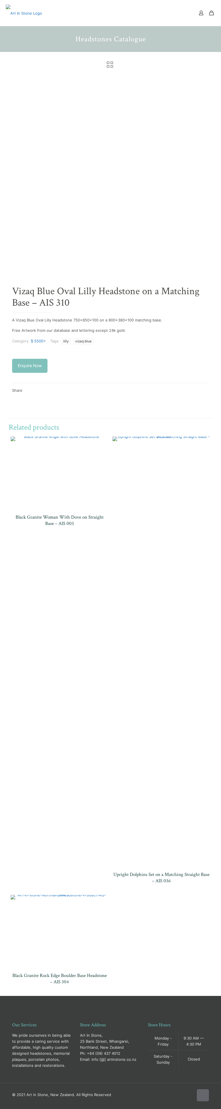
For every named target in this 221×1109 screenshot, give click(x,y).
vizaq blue (83, 341)
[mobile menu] (181, 13)
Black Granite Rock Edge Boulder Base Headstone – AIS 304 (59, 978)
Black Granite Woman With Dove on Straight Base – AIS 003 (60, 520)
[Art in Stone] (24, 13)
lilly (66, 341)
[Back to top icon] (203, 1095)
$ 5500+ (38, 341)
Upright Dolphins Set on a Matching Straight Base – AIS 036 (161, 877)
